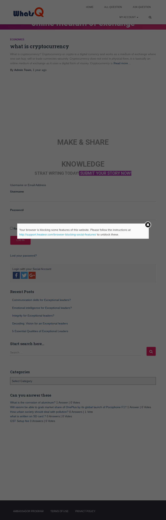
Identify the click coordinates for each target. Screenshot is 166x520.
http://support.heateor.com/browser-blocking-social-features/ (57, 234)
